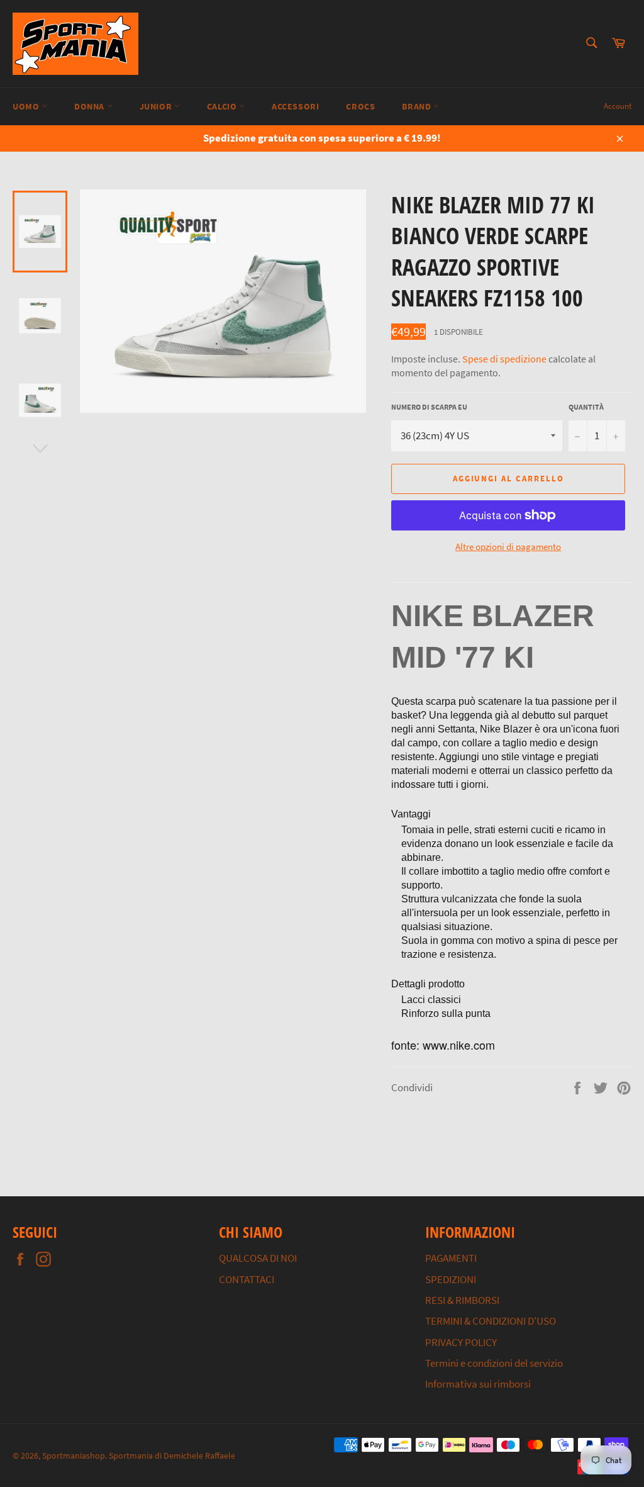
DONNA (90, 106)
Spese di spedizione (504, 358)
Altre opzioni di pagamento (508, 547)
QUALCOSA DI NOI (258, 1258)
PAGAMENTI (451, 1258)
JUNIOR (157, 106)
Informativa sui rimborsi (478, 1384)
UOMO (27, 106)
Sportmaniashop (73, 1456)
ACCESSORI (295, 106)
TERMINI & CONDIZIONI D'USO (490, 1321)
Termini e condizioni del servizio (494, 1363)
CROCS (360, 106)
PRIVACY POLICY (461, 1342)
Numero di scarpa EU (429, 407)
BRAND (417, 106)
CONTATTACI (246, 1279)
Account (617, 106)
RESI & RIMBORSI (462, 1300)
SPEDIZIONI (450, 1279)
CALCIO (223, 106)
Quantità (586, 407)
